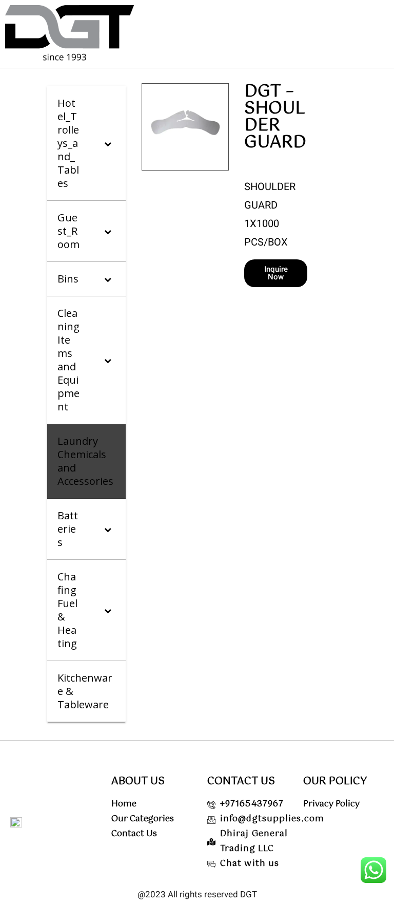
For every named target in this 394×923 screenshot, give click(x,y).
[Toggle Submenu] (108, 143)
